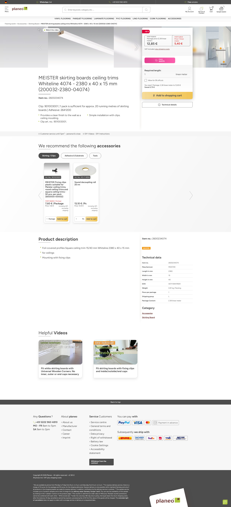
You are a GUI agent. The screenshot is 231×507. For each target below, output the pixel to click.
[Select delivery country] (6, 2)
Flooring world (10, 24)
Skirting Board (34, 24)
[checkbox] (153, 80)
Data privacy (97, 433)
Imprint (66, 437)
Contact (67, 429)
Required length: (152, 70)
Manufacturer (70, 426)
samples (193, 2)
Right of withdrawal (101, 437)
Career (66, 433)
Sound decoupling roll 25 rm (85, 183)
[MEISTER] (167, 248)
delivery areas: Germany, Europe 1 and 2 (87, 491)
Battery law (97, 441)
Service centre (98, 422)
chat (46, 2)
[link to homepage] (19, 9)
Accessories (22, 24)
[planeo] (168, 500)
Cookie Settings (99, 445)
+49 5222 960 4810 (119, 2)
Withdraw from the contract (98, 462)
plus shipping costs (162, 49)
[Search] (65, 10)
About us (67, 422)
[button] (6, 2)
